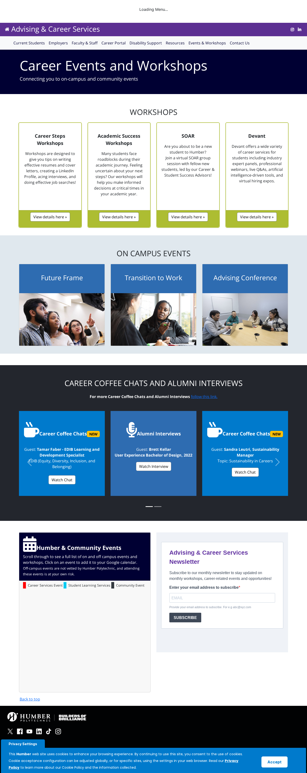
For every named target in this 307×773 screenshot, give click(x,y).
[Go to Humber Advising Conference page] (245, 319)
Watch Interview (153, 466)
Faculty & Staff (85, 43)
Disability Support (146, 43)
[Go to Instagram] (292, 29)
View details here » (50, 217)
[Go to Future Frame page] (62, 319)
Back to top (30, 699)
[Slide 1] (149, 506)
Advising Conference (245, 277)
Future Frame (62, 277)
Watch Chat (62, 479)
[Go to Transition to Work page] (153, 319)
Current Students (29, 43)
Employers (58, 43)
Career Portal (113, 43)
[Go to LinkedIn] (299, 29)
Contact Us (240, 43)
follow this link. (204, 396)
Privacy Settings (23, 744)
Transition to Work (153, 277)
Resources (175, 43)
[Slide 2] (157, 506)
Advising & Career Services (55, 29)
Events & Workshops (207, 43)
